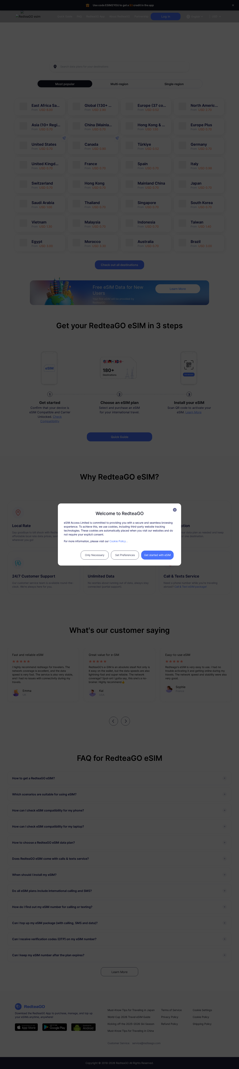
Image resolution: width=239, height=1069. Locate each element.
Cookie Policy (117, 541)
